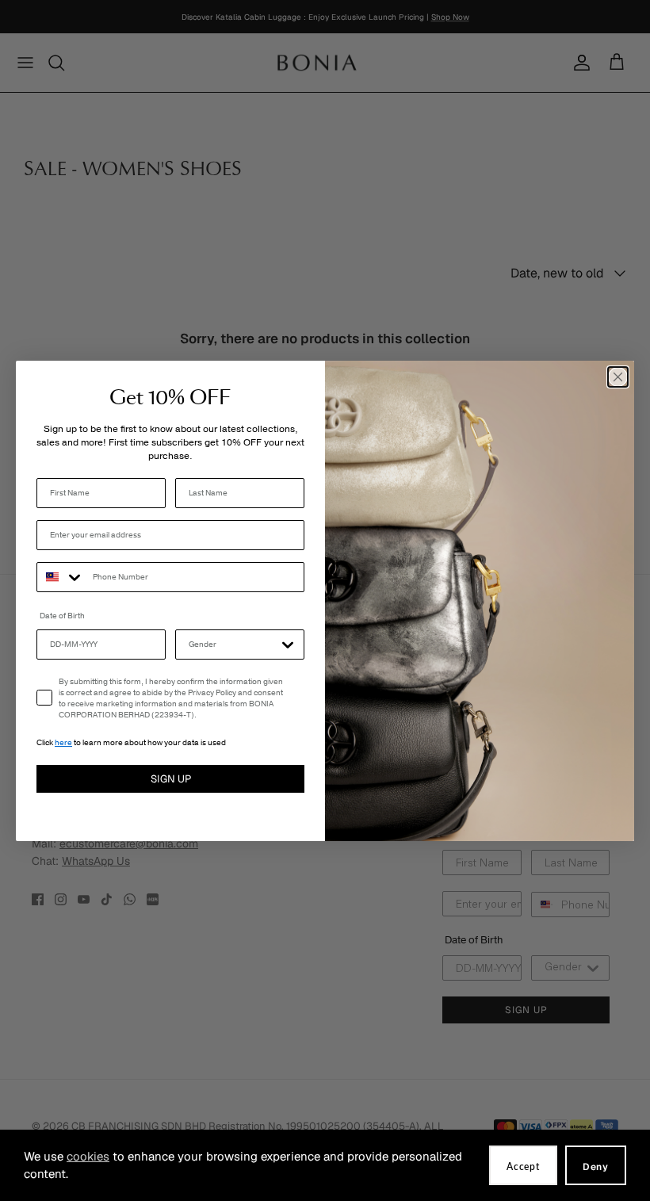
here (63, 742)
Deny (596, 1167)
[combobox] (61, 577)
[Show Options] (287, 644)
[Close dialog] (618, 377)
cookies (88, 1156)
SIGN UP (171, 779)
